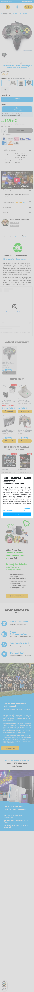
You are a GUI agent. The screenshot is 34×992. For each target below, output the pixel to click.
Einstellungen (27, 509)
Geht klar (17, 514)
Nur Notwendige (7, 510)
